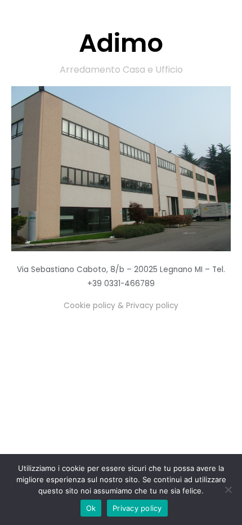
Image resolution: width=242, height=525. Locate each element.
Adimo (121, 43)
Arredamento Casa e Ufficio (121, 69)
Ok (91, 508)
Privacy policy (137, 508)
